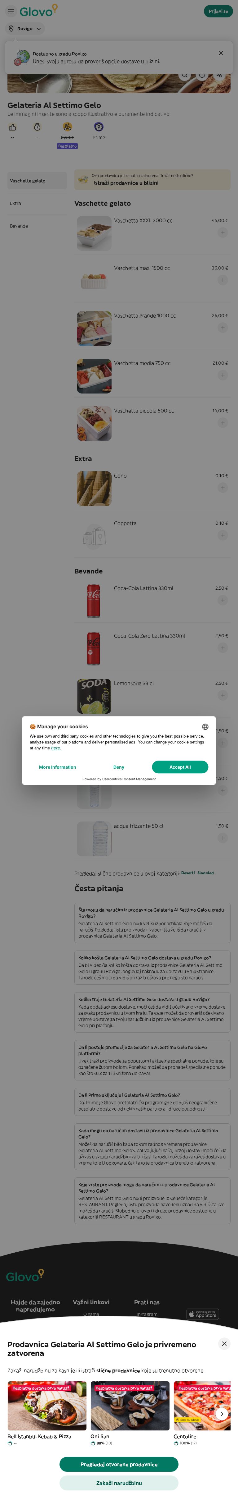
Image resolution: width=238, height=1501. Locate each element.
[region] (119, 1414)
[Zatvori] (224, 1344)
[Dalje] (222, 1414)
